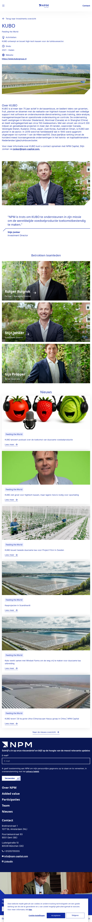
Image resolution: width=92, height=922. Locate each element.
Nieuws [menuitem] (7, 811)
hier (30, 909)
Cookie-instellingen (37, 915)
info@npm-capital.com (16, 856)
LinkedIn (8, 861)
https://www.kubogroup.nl (14, 59)
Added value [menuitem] (11, 793)
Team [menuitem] (6, 805)
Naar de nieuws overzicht (44, 732)
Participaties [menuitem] (11, 799)
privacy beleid (32, 771)
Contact (86, 5)
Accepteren (55, 915)
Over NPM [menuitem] (9, 787)
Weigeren (75, 915)
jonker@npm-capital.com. (26, 149)
